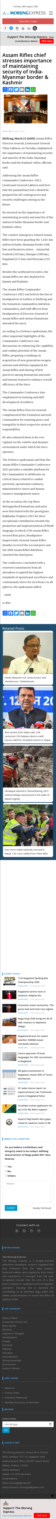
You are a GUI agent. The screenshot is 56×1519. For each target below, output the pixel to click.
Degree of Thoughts (13, 1333)
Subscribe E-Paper (28, 21)
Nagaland (23, 986)
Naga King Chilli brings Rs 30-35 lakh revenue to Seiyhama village (35, 1022)
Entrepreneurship (11, 1360)
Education (7, 1352)
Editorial (6, 1348)
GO (6, 1430)
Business (7, 1329)
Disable (6, 1341)
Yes (9, 1166)
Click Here (46, 41)
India (5, 131)
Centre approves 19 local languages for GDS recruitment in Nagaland (35, 1057)
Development (9, 1337)
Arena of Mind (9, 1318)
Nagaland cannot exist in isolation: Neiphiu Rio (32, 993)
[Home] (25, 12)
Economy (7, 1344)
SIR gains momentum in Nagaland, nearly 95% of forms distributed (35, 1074)
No (9, 1171)
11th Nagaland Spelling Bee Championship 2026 (33, 980)
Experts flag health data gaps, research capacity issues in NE (34, 1121)
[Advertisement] (21, 882)
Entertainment (10, 1356)
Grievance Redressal (16, 1397)
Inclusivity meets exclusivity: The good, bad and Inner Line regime (36, 1007)
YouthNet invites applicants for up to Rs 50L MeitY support (35, 1107)
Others (11, 1175)
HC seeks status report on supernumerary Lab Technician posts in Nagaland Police (35, 1092)
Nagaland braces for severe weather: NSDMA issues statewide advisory (33, 1040)
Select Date (9, 1418)
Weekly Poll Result (42, 1208)
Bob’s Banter (9, 1325)
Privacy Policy (12, 1392)
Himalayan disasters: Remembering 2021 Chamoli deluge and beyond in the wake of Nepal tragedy (27, 794)
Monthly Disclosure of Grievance (22, 1402)
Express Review (11, 1368)
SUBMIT (11, 1207)
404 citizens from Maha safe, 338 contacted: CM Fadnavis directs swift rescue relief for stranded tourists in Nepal (27, 736)
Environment (9, 1364)
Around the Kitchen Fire (14, 1321)
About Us (10, 1388)
